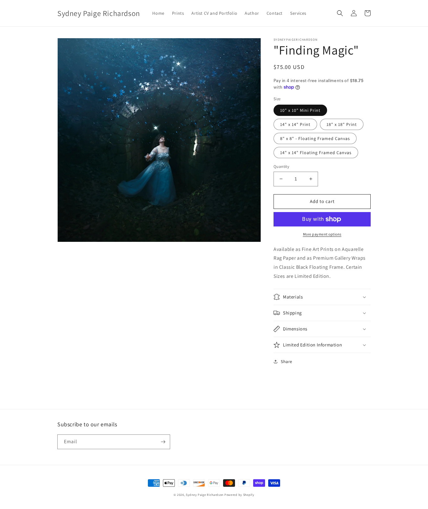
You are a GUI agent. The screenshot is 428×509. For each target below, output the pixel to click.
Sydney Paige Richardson (204, 495)
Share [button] (286, 361)
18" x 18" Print (341, 124)
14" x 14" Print (295, 124)
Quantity (281, 166)
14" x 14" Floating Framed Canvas (316, 152)
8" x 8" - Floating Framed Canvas (315, 138)
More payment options (322, 234)
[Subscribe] (163, 441)
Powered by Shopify (239, 495)
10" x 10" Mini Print (300, 110)
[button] (340, 13)
